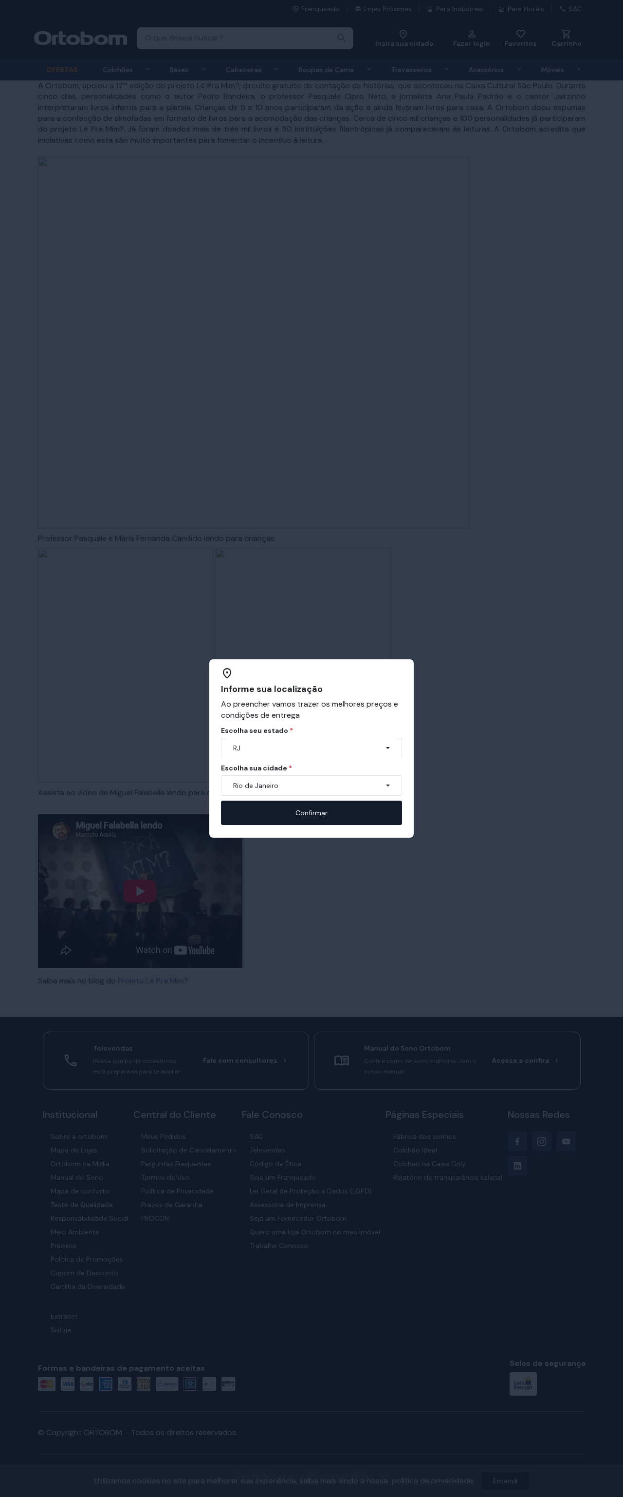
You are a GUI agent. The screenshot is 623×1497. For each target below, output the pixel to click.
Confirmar (311, 812)
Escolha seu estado (257, 730)
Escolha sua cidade (256, 768)
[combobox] (311, 748)
